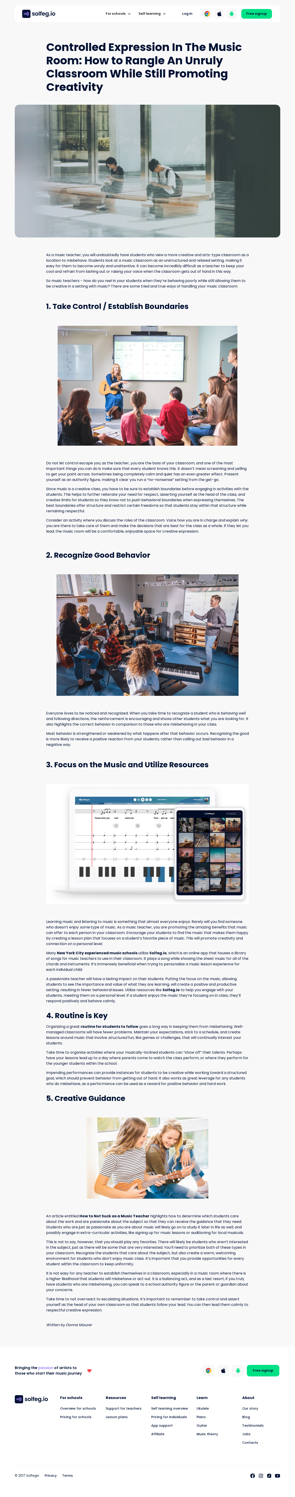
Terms (67, 1475)
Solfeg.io (158, 953)
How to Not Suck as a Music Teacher (114, 1216)
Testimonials (253, 1425)
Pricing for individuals (169, 1417)
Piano (201, 1417)
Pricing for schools (75, 1417)
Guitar (202, 1425)
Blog (246, 1417)
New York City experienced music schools (97, 953)
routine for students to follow (109, 1026)
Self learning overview (169, 1408)
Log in (187, 13)
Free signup (256, 13)
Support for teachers (124, 1408)
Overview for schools (78, 1408)
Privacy (51, 1475)
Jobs (246, 1434)
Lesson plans (117, 1417)
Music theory (207, 1434)
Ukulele (203, 1408)
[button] (118, 13)
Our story (250, 1408)
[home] (38, 14)
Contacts (250, 1442)
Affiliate (157, 1434)
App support (162, 1425)
